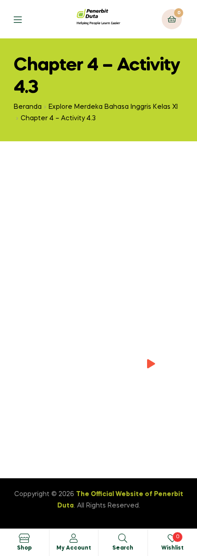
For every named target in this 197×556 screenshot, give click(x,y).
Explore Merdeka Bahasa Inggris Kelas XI (113, 107)
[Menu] (24, 19)
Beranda (28, 107)
